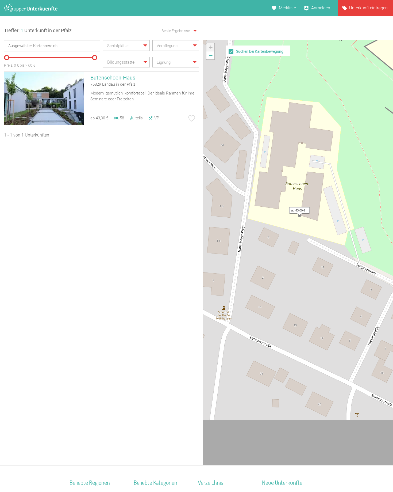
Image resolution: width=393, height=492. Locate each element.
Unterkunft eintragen (368, 7)
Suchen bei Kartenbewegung (259, 51)
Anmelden (320, 7)
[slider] (6, 57)
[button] (298, 209)
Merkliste (287, 7)
